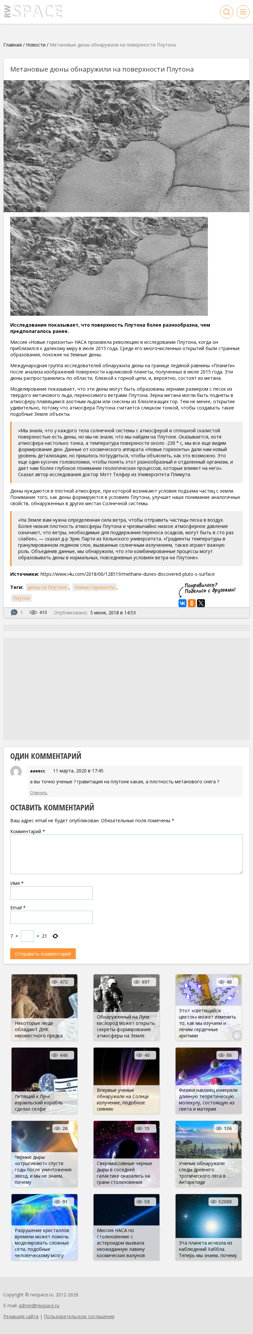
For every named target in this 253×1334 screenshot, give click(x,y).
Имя (17, 883)
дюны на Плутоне (47, 587)
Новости (35, 45)
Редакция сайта (21, 1316)
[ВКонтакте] (182, 603)
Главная (12, 45)
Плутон (21, 598)
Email (18, 907)
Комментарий (27, 831)
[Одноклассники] (192, 603)
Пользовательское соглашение (79, 1316)
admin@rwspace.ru (39, 1305)
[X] (201, 603)
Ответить (38, 793)
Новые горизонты (94, 587)
